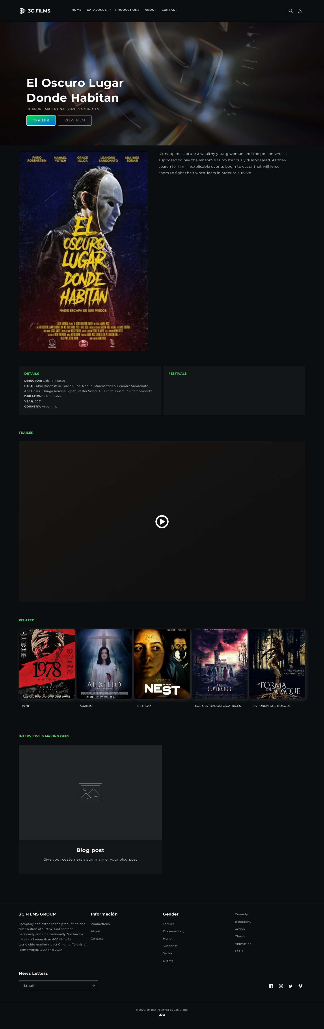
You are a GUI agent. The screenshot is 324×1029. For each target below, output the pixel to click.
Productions (100, 924)
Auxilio (86, 705)
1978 (25, 705)
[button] (98, 10)
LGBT (239, 951)
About (95, 931)
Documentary (173, 931)
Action (240, 929)
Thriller (168, 924)
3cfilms (151, 1009)
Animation (243, 943)
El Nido (144, 705)
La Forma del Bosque (272, 705)
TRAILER (41, 120)
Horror (168, 938)
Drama (168, 960)
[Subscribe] (93, 986)
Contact (97, 938)
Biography (243, 921)
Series (167, 953)
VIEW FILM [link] (75, 120)
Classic (240, 936)
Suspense (170, 946)
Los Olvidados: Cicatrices (218, 705)
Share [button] (168, 186)
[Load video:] (162, 521)
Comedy (241, 914)
